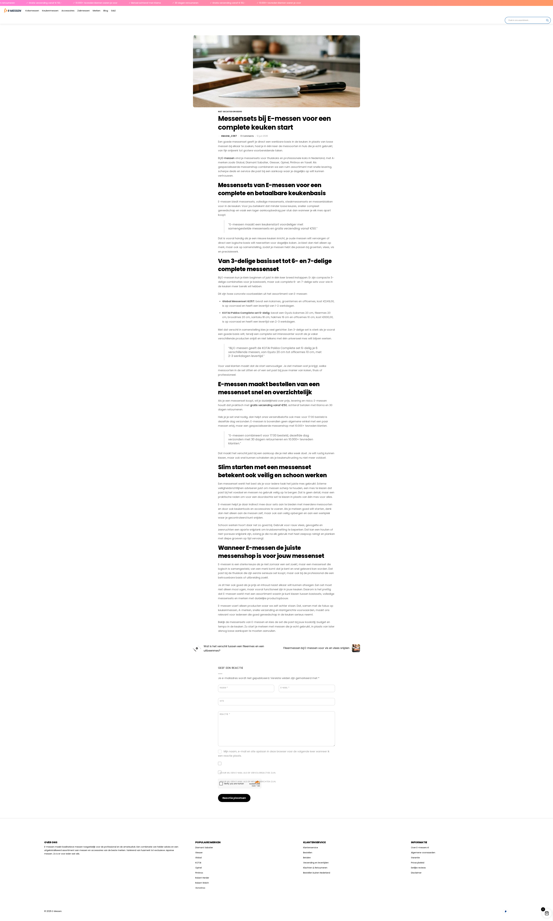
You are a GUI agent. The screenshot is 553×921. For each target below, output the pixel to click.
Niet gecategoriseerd (230, 111)
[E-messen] (12, 10)
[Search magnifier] (547, 20)
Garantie (415, 857)
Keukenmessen (50, 10)
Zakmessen (83, 10)
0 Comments (247, 136)
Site (222, 700)
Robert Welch (202, 882)
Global (198, 857)
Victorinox (200, 887)
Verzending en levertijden (316, 862)
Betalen (307, 857)
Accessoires (67, 10)
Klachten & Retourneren (315, 867)
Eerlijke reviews (418, 867)
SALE (113, 10)
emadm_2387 (229, 136)
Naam (224, 687)
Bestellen (307, 852)
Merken (96, 10)
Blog (105, 10)
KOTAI (198, 862)
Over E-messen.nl (420, 847)
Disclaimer (416, 872)
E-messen (227, 158)
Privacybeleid (417, 862)
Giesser (199, 852)
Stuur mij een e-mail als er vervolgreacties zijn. (248, 772)
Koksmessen (32, 10)
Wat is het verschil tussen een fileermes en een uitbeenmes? (234, 648)
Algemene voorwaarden (423, 852)
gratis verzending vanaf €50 (268, 405)
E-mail (285, 687)
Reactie (225, 714)
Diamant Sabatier (204, 847)
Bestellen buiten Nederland (316, 872)
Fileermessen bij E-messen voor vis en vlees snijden (316, 648)
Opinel (198, 867)
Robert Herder (202, 877)
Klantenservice (310, 847)
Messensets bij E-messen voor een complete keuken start (274, 123)
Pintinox (199, 872)
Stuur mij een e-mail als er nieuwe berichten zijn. (248, 781)
